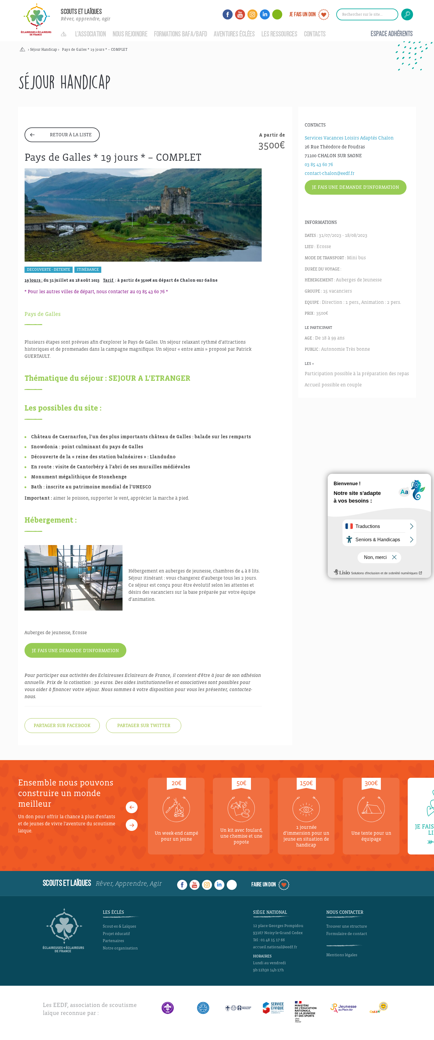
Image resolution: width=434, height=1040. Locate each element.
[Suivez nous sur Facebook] (228, 14)
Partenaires (113, 941)
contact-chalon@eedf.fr (330, 173)
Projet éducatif (116, 933)
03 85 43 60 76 (319, 164)
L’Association (90, 34)
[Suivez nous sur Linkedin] (265, 14)
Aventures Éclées (234, 34)
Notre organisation (120, 948)
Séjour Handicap (43, 50)
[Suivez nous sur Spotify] (277, 14)
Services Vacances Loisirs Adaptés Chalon (349, 137)
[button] (132, 807)
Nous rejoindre (130, 34)
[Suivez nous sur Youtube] (240, 14)
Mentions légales (341, 955)
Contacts (315, 34)
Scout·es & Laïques (119, 926)
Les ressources (279, 34)
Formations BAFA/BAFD (180, 34)
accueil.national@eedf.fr (275, 947)
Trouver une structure (346, 926)
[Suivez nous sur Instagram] (252, 14)
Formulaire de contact (346, 933)
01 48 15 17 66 (273, 940)
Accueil (64, 31)
